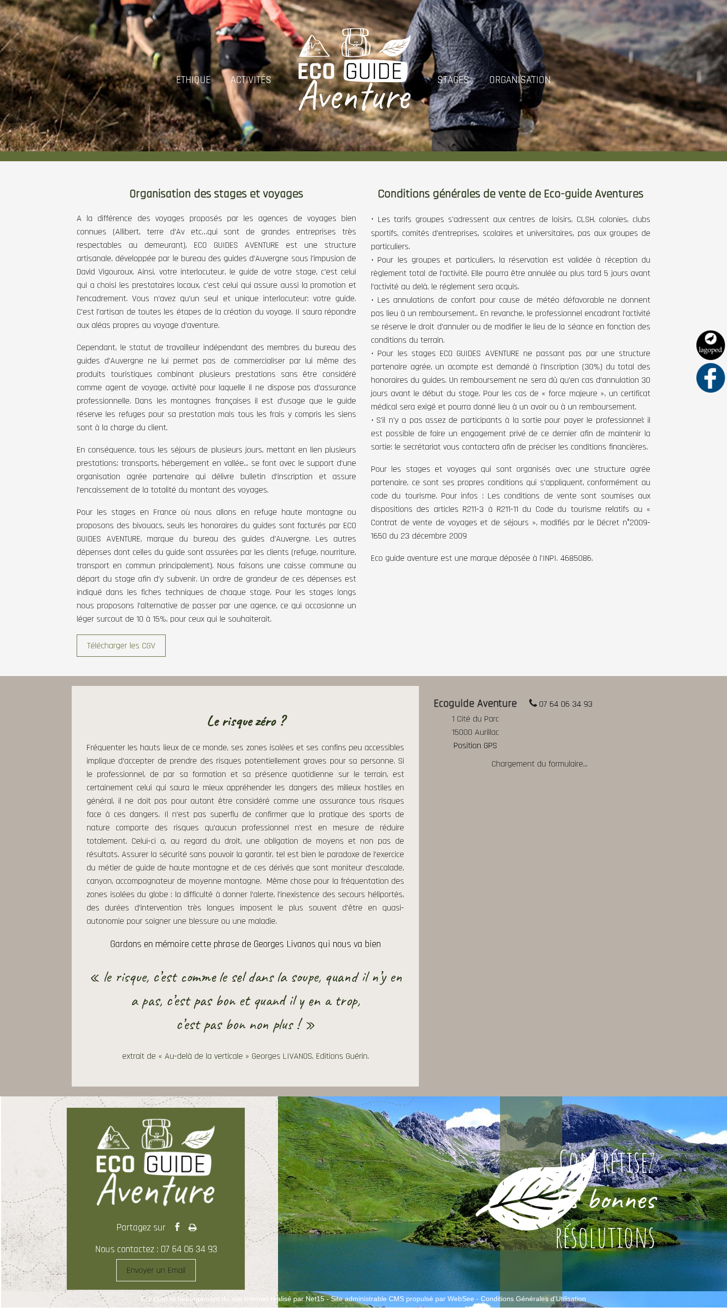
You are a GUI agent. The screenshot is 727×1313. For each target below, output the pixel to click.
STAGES (453, 80)
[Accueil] (354, 79)
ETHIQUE (193, 80)
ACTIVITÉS (251, 80)
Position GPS (475, 745)
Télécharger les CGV (121, 645)
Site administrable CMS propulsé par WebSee (402, 1299)
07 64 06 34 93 (565, 704)
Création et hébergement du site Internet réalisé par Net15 (232, 1299)
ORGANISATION (520, 80)
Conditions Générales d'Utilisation (533, 1299)
